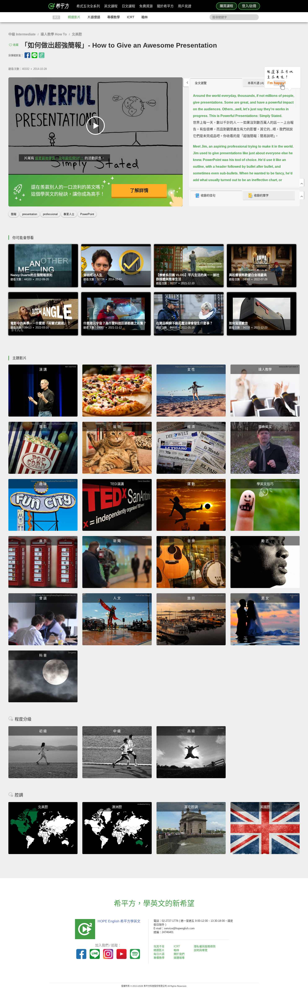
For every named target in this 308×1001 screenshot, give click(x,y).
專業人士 (68, 214)
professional (50, 214)
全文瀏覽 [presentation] (201, 83)
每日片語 (159, 954)
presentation (29, 214)
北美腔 (77, 34)
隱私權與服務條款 (205, 946)
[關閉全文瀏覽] (302, 183)
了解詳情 (139, 190)
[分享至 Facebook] (27, 55)
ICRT (130, 17)
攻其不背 (159, 946)
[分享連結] (41, 55)
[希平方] (60, 6)
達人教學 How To (54, 34)
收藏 (15, 44)
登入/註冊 (249, 6)
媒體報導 (179, 957)
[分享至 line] (34, 55)
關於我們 (179, 954)
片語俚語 (94, 17)
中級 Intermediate (22, 34)
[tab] (216, 83)
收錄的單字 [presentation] (261, 195)
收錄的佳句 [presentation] (208, 195)
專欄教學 (113, 17)
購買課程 (226, 6)
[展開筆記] (302, 195)
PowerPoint (87, 214)
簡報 (13, 214)
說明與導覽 (200, 950)
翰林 (144, 17)
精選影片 (74, 17)
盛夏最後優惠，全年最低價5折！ (59, 158)
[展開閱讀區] (186, 82)
